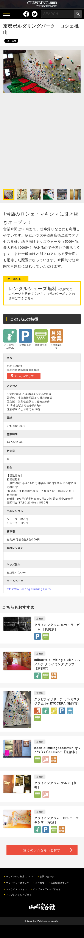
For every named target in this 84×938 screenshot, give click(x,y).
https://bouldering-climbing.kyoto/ (29, 589)
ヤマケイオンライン (16, 889)
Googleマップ (24, 376)
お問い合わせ (47, 876)
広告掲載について (60, 883)
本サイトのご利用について (20, 876)
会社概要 (40, 883)
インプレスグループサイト (47, 889)
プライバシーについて (17, 883)
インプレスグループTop (18, 895)
